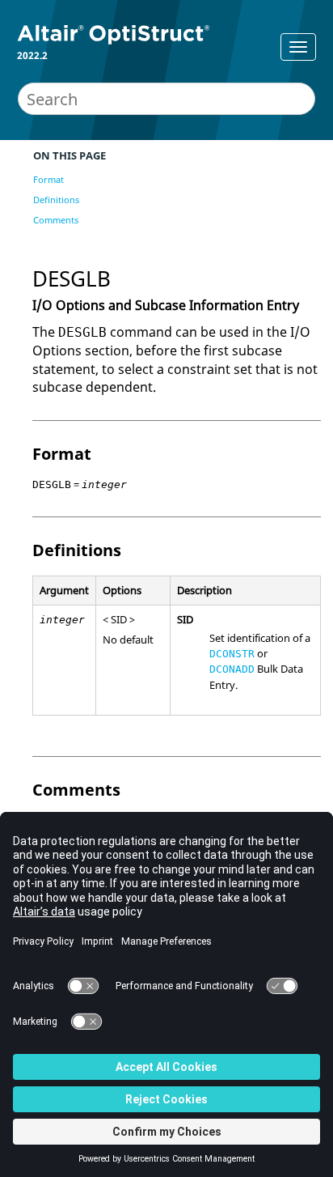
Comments (55, 220)
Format (48, 179)
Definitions (56, 199)
